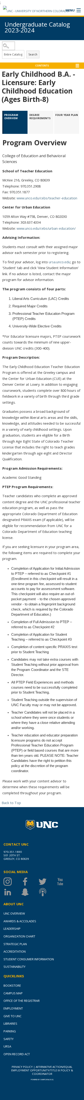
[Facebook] (29, 882)
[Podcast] (47, 892)
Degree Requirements (40, 116)
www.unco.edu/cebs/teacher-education (47, 198)
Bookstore (12, 985)
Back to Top (11, 802)
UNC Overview (14, 913)
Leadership (12, 928)
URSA (7, 1046)
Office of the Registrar (22, 1001)
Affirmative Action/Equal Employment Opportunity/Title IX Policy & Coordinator (42, 1070)
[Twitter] (47, 882)
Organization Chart (19, 936)
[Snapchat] (29, 892)
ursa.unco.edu (59, 262)
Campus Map (13, 993)
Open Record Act (17, 1054)
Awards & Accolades (20, 921)
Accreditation (15, 951)
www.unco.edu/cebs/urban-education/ (46, 228)
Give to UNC (12, 1016)
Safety (9, 1039)
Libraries (10, 1023)
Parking (10, 1031)
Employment (13, 1008)
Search (32, 54)
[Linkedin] (12, 892)
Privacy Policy (22, 1067)
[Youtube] (65, 882)
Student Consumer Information (29, 959)
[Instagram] (12, 882)
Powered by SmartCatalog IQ (42, 1080)
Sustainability (14, 967)
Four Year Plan (66, 115)
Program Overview (11, 116)
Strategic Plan (15, 944)
